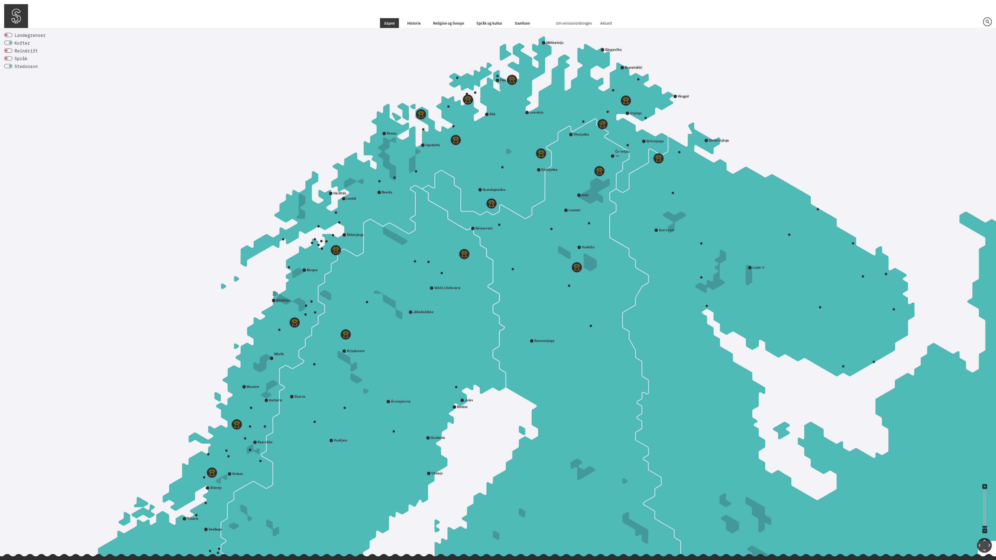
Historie (414, 23)
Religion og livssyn (448, 23)
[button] (987, 21)
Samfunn (522, 23)
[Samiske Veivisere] (16, 16)
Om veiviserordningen (574, 23)
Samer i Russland (402, 2)
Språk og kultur (489, 23)
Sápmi (389, 23)
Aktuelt (606, 23)
